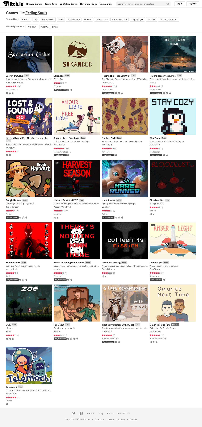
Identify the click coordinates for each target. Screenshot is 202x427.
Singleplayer (137, 19)
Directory (99, 419)
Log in (179, 3)
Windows (32, 26)
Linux (55, 26)
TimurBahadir (12, 207)
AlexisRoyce (107, 82)
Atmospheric (48, 19)
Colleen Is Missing (111, 262)
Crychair (106, 207)
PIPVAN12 (155, 144)
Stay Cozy (155, 138)
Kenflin (153, 82)
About (90, 413)
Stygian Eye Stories (14, 82)
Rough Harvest (14, 200)
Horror (87, 19)
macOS (44, 26)
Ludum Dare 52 (119, 19)
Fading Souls (36, 12)
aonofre (57, 269)
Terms (111, 419)
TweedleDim (59, 144)
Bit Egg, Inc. (11, 147)
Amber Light (156, 262)
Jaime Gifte (11, 393)
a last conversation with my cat (118, 324)
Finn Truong (155, 269)
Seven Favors (13, 262)
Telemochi (11, 386)
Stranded (59, 75)
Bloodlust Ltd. (157, 200)
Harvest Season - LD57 (66, 200)
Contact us (123, 413)
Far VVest (59, 324)
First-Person (74, 19)
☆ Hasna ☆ (107, 331)
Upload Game (70, 3)
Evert (8, 331)
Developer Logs (88, 3)
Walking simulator (168, 19)
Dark (60, 19)
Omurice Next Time (160, 324)
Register (193, 3)
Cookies (133, 419)
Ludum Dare (102, 19)
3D (35, 19)
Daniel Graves (108, 269)
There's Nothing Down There (69, 262)
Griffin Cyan (155, 331)
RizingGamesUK (157, 203)
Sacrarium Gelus (14, 75)
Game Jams (51, 3)
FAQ (101, 413)
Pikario (57, 331)
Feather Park (108, 138)
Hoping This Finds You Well (116, 75)
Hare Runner (108, 200)
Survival (26, 19)
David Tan (58, 79)
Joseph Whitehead (62, 207)
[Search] (168, 3)
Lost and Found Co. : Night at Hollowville (27, 138)
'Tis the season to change (163, 75)
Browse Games (34, 3)
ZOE (8, 324)
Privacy (121, 419)
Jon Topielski (108, 144)
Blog (110, 413)
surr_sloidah (11, 269)
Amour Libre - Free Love (66, 138)
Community (106, 3)
